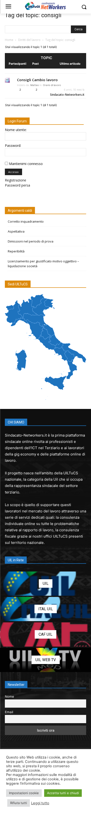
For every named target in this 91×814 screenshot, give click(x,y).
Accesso (13, 172)
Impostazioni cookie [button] (24, 793)
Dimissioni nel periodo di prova (30, 241)
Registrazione (15, 180)
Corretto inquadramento (26, 221)
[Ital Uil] (45, 609)
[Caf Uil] (45, 634)
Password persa (17, 185)
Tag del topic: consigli (33, 15)
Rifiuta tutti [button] (18, 803)
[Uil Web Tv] (45, 660)
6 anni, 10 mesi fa (74, 89)
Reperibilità (16, 251)
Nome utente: (16, 129)
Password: (13, 145)
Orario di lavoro (52, 85)
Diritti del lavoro (29, 40)
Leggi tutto (40, 803)
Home (9, 40)
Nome (9, 696)
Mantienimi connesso (26, 163)
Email (9, 712)
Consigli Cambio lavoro (37, 79)
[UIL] (45, 583)
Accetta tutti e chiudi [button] (63, 793)
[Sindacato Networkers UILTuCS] (45, 5)
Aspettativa (16, 231)
